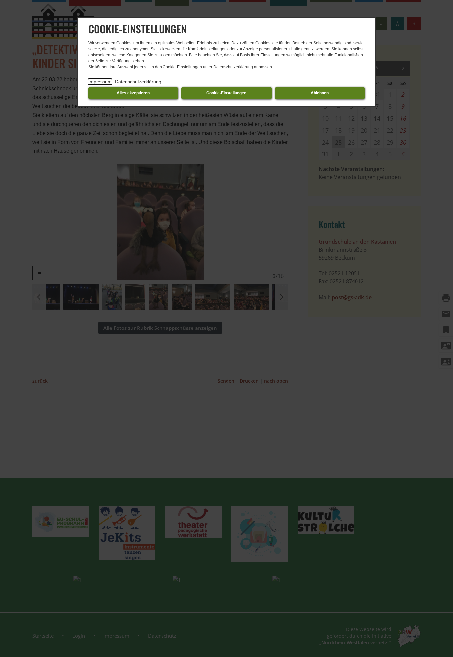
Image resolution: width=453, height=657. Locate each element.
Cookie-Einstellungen (226, 93)
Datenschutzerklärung (138, 81)
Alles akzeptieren (133, 93)
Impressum (100, 81)
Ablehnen (320, 93)
